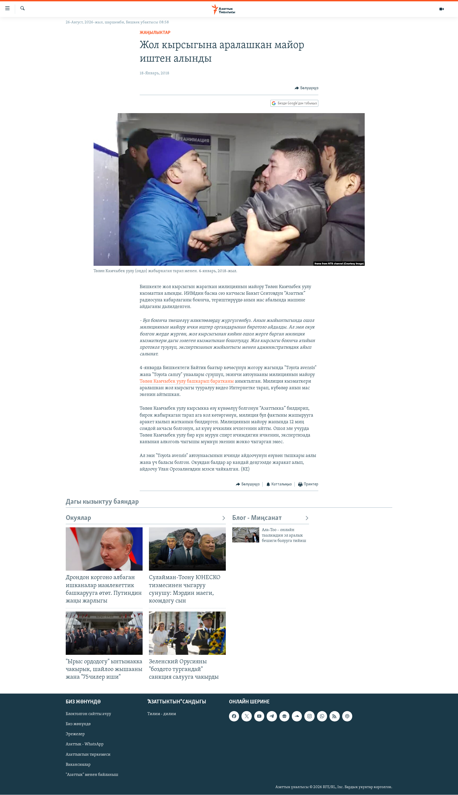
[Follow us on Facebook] (234, 716)
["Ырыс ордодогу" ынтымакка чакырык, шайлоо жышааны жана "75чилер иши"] (104, 633)
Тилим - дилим (161, 714)
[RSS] (334, 716)
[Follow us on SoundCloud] (297, 716)
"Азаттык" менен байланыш (92, 775)
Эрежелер (75, 734)
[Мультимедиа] (442, 9)
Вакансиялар (78, 765)
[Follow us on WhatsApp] (322, 716)
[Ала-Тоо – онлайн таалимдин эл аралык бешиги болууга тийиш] (245, 534)
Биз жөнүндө (78, 724)
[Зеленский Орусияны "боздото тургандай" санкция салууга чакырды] (187, 633)
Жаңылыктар (155, 33)
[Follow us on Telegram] (272, 716)
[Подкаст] (347, 716)
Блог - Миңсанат (257, 518)
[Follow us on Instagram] (309, 716)
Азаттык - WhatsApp (85, 744)
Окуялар (78, 518)
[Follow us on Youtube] (259, 716)
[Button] (306, 88)
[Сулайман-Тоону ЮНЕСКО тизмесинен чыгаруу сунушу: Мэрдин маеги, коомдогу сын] (187, 549)
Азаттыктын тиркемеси (88, 755)
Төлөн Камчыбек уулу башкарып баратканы (187, 381)
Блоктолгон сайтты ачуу (88, 714)
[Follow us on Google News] (284, 716)
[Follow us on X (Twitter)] (246, 716)
